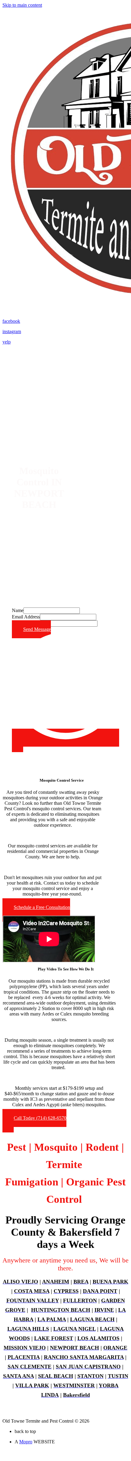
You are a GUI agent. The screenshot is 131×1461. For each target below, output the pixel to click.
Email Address (26, 616)
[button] (36, 910)
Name (17, 610)
